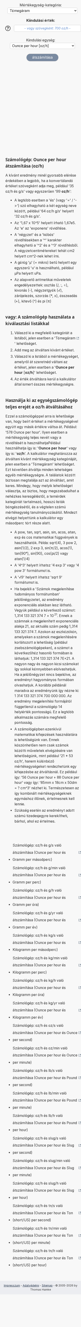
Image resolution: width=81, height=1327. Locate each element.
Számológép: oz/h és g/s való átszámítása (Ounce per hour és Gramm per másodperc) (39, 852)
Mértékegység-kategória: (41, 5)
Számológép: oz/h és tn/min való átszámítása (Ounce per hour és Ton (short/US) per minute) (43, 1235)
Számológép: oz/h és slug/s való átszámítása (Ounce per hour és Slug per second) (43, 1145)
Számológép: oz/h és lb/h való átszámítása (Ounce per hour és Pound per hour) (45, 1122)
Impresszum (12, 1285)
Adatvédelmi (31, 1285)
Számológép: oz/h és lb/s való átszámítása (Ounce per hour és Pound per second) (45, 1077)
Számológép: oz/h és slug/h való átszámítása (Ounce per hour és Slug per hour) (43, 1190)
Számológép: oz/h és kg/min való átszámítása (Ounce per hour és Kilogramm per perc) (40, 965)
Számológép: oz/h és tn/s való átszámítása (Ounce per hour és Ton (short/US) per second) (43, 1213)
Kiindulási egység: (40, 40)
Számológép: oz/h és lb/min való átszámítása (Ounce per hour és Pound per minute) (45, 1100)
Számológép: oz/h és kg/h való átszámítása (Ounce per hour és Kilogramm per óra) (39, 987)
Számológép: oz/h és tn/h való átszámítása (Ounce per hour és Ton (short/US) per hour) (43, 1258)
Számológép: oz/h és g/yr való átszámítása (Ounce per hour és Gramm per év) (39, 920)
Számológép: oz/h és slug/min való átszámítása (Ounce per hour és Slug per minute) (43, 1168)
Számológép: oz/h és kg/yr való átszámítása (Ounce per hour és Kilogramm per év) (39, 1010)
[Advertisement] (40, 109)
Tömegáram (65, 338)
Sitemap (47, 1285)
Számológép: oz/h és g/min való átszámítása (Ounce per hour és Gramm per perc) (39, 875)
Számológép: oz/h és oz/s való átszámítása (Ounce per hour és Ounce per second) (45, 1032)
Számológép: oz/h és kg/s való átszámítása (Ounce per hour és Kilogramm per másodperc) (39, 942)
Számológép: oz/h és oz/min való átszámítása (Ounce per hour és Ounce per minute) (45, 1055)
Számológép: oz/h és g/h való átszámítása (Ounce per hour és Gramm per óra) (39, 897)
